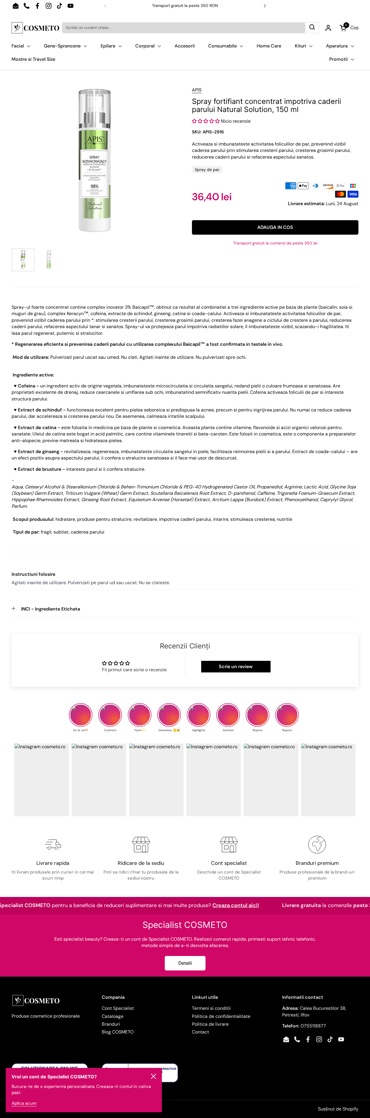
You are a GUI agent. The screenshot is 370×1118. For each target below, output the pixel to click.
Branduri (111, 1024)
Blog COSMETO (118, 1032)
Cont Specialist (118, 1008)
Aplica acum (24, 1103)
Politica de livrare (210, 1024)
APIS (196, 90)
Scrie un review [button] (236, 666)
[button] (206, 121)
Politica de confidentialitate (221, 1016)
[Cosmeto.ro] (35, 28)
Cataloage (112, 1016)
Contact (200, 1032)
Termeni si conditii (211, 1008)
